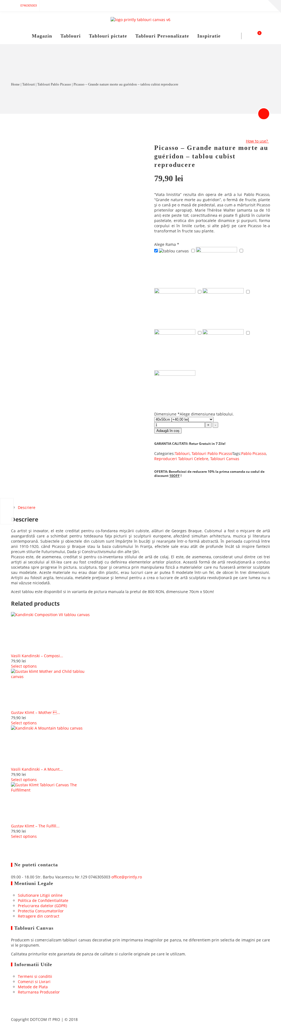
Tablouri (70, 36)
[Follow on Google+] (231, 5)
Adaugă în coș (167, 431)
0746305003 (28, 5)
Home (15, 84)
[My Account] (247, 36)
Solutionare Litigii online (40, 895)
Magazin (42, 36)
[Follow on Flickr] (242, 5)
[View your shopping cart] (256, 36)
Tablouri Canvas (224, 458)
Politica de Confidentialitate (43, 900)
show (263, 113)
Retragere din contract (38, 916)
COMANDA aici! (73, 218)
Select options (24, 666)
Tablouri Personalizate (162, 36)
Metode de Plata (33, 986)
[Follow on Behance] (264, 5)
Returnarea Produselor (39, 992)
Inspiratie (209, 36)
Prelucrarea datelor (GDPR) (42, 905)
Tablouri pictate (108, 36)
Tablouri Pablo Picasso (54, 84)
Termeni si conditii (35, 976)
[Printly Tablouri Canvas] (140, 19)
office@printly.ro (126, 876)
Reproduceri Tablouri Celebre (181, 458)
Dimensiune (194, 414)
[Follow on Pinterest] (253, 5)
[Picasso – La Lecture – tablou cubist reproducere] (7, 511)
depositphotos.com (82, 192)
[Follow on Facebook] (220, 5)
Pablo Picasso (253, 453)
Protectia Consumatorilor (41, 910)
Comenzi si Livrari (34, 981)
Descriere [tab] (26, 507)
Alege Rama (166, 244)
